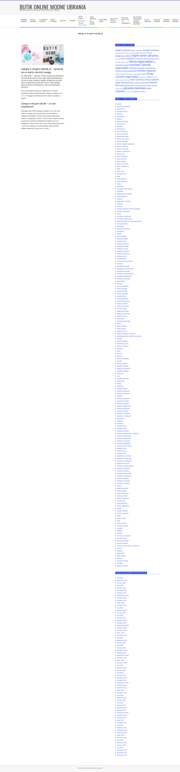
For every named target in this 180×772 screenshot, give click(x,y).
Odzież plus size (122, 344)
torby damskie (122, 523)
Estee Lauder (46, 76)
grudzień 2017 (122, 750)
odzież (144, 74)
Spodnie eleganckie (123, 406)
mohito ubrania (129, 74)
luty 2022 (120, 703)
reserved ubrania (125, 80)
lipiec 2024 (120, 633)
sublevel (120, 421)
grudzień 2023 (122, 650)
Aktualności (121, 109)
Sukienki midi (121, 451)
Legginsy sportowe (123, 314)
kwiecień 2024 (122, 640)
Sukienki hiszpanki (123, 441)
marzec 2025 (121, 613)
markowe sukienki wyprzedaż (133, 66)
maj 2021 (120, 725)
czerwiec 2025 (122, 605)
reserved (120, 374)
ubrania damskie (134, 88)
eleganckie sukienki (123, 201)
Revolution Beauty (36, 85)
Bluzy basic (121, 154)
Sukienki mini (121, 453)
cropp (119, 184)
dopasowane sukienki (124, 194)
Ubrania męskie (122, 543)
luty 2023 (120, 673)
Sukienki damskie (123, 431)
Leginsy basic (121, 316)
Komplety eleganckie (124, 276)
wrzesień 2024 (122, 628)
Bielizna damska (122, 121)
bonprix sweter (119, 53)
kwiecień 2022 (122, 698)
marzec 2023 (121, 670)
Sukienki (120, 423)
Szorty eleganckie (123, 506)
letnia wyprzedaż (141, 61)
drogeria (28, 76)
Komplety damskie (123, 266)
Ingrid (43, 80)
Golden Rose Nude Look (31, 78)
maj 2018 (120, 740)
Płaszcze (120, 356)
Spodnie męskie (122, 411)
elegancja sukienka (123, 56)
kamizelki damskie (123, 229)
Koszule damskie (123, 286)
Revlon (24, 85)
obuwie (119, 339)
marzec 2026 (121, 583)
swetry (119, 486)
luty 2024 (120, 645)
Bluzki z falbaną (122, 146)
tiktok (119, 516)
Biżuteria (120, 126)
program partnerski (124, 369)
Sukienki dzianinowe (124, 436)
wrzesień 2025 (122, 598)
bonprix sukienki (151, 50)
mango (126, 65)
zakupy (119, 558)
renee (149, 77)
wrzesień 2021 (122, 715)
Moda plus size (122, 331)
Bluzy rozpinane (122, 164)
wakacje (119, 551)
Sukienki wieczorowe (124, 473)
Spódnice (120, 386)
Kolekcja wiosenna (123, 254)
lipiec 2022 (120, 690)
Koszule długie (122, 289)
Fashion (119, 206)
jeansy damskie (122, 224)
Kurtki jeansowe (122, 294)
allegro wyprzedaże (137, 50)
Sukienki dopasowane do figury (128, 433)
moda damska (150, 68)
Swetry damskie (122, 488)
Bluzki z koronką (122, 149)
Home (119, 214)
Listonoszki (120, 319)
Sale (118, 376)
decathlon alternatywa (124, 189)
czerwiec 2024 (122, 635)
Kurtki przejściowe (123, 301)
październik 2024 (123, 625)
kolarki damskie (122, 239)
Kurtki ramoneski (123, 306)
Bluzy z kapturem (123, 166)
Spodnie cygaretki (123, 398)
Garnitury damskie (123, 211)
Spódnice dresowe (123, 393)
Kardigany (120, 231)
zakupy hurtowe (122, 561)
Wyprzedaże (121, 556)
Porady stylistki (122, 364)
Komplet (120, 264)
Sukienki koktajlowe (123, 443)
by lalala (136, 53)
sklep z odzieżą (135, 83)
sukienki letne (124, 85)
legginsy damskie (123, 311)
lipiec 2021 (120, 720)
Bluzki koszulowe (123, 136)
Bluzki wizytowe (122, 141)
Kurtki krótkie (121, 296)
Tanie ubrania (151, 85)
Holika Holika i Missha (30, 80)
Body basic (120, 171)
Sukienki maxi (121, 448)
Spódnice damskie (123, 391)
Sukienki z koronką (123, 481)
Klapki (119, 234)
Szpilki (119, 508)
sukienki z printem (123, 483)
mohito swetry (119, 74)
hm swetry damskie (142, 59)
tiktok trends (121, 518)
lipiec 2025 (120, 603)
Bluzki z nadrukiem (123, 151)
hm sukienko (128, 58)
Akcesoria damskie (123, 106)
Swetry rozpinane (123, 498)
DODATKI (120, 191)
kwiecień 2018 (122, 743)
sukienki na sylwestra (124, 461)
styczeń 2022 (121, 705)
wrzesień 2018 (122, 730)
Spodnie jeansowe (123, 408)
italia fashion (154, 59)
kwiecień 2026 (122, 580)
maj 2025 (120, 608)
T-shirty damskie (122, 513)
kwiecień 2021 (122, 728)
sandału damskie (123, 378)
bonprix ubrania (129, 53)
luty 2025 (120, 615)
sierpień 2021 (121, 718)
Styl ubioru (120, 418)
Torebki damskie (122, 526)
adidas (119, 104)
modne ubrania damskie (126, 71)
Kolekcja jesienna (123, 244)
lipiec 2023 (120, 660)
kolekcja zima (121, 256)
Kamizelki (120, 226)
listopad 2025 (121, 593)
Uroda (119, 548)
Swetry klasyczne (123, 493)
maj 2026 (120, 578)
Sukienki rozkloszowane (125, 466)
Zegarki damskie (122, 566)
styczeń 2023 (121, 675)
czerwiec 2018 (122, 738)
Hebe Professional (54, 78)
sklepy (119, 383)
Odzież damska (122, 341)
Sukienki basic (122, 426)
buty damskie (121, 179)
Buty (118, 176)
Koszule (119, 284)
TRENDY (119, 531)
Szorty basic (121, 501)
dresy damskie (122, 196)
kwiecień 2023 (122, 668)
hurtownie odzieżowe (124, 219)
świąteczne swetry (139, 92)
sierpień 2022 (121, 688)
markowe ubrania (136, 68)
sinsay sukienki (151, 79)
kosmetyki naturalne (34, 83)
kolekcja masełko (123, 246)
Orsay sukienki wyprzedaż (134, 75)
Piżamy (119, 354)
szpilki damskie (122, 511)
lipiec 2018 (120, 735)
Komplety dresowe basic (125, 274)
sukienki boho (122, 428)
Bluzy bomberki (122, 156)
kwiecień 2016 (122, 755)
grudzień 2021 (122, 708)
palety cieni (49, 83)
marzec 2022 (121, 700)
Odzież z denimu (123, 346)
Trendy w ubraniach (124, 536)
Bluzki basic (121, 129)
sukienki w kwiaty (123, 471)
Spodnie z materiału (124, 416)
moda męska (121, 329)
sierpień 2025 (121, 600)
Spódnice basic (122, 388)
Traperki (120, 528)
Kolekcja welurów (123, 251)
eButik (52, 111)
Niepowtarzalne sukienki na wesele (129, 336)
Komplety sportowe (123, 279)
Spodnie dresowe (123, 403)
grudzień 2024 (122, 620)
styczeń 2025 (121, 618)
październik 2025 (123, 595)
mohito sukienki (146, 70)
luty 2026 (120, 585)
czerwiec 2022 (122, 693)
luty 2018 (120, 748)
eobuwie (120, 204)
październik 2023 (123, 655)
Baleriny (120, 114)
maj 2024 (120, 638)
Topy (118, 521)
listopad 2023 (121, 653)
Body (118, 169)
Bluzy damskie (122, 159)
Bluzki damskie (122, 131)
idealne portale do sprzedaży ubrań (129, 221)
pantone (120, 349)
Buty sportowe (122, 181)
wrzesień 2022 (122, 685)
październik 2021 (123, 713)
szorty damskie (122, 503)
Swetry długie (121, 491)
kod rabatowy (121, 236)
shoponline (121, 381)
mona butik (137, 74)
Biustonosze (121, 124)
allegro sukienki (122, 50)
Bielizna (119, 119)
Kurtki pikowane (122, 299)
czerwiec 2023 (122, 663)
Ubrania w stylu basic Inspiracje (128, 546)
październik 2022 (123, 683)
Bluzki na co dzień (123, 139)
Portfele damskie (123, 366)
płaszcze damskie (123, 359)
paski (119, 351)
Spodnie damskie (123, 401)
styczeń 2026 (121, 588)
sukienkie (145, 82)
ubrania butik (119, 89)
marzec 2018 (121, 745)
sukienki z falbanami (124, 476)
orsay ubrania (142, 77)
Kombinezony (121, 259)
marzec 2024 (121, 643)
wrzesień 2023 (122, 658)
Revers (57, 83)
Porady (119, 361)
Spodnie (120, 396)
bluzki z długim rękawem (125, 144)
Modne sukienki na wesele (126, 334)
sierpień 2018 (121, 733)
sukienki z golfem (123, 478)
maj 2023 (120, 665)
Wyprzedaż (121, 553)
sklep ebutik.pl (122, 82)
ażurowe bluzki (122, 111)
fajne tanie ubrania (145, 55)
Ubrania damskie (123, 541)
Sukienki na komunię (124, 458)
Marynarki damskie (123, 321)
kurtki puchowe (122, 304)
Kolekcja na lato (122, 249)
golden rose (58, 76)
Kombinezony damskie (125, 261)
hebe (44, 78)
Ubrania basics (122, 538)
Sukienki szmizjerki (123, 468)
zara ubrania (128, 92)
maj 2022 (120, 695)
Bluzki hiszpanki (122, 134)
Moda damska (122, 326)
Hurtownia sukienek (124, 216)
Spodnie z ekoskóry (123, 413)
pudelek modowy (123, 371)
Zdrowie (119, 563)
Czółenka (120, 186)
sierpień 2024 (121, 630)
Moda (119, 324)
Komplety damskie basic (125, 269)
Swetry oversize (122, 496)
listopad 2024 (121, 623)
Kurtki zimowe (122, 309)
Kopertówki (121, 281)
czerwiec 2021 (122, 723)
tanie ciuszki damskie (138, 85)
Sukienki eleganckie (124, 438)
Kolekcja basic (122, 241)
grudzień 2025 (122, 590)
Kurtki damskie (122, 291)
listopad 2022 (121, 680)
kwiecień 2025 (122, 610)
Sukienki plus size (123, 463)
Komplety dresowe (123, 271)
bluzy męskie (121, 161)
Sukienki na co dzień (124, 456)
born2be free (121, 174)
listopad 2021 (121, 710)
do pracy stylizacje (145, 53)
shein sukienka (137, 79)
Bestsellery (120, 116)
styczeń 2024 (121, 648)
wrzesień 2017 (122, 753)
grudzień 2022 (122, 678)
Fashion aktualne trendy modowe (128, 209)
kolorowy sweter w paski (122, 62)
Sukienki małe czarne (124, 446)
